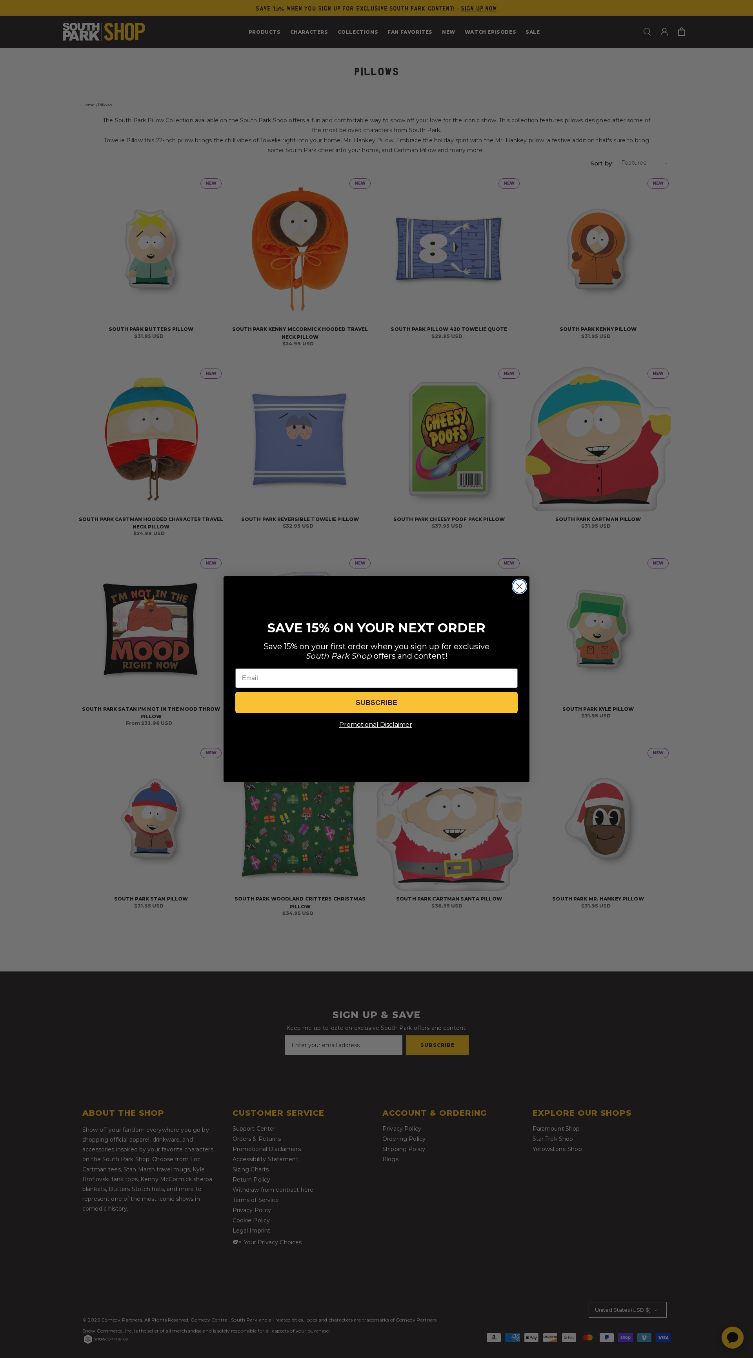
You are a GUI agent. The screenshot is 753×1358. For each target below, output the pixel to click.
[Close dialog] (519, 586)
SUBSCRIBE (376, 702)
